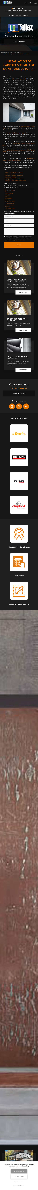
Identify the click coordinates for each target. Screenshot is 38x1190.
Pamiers (7, 200)
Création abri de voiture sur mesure (13, 174)
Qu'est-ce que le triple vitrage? (17, 320)
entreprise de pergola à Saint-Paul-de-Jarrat (19, 159)
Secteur (8, 52)
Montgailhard (8, 198)
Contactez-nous (19, 42)
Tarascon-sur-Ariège (10, 208)
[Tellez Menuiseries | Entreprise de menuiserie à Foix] (7, 3)
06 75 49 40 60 (18, 8)
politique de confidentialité (19, 240)
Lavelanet (7, 195)
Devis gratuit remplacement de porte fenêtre (15, 180)
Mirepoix (7, 196)
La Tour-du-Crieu (9, 193)
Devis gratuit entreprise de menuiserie (14, 175)
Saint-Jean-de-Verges (10, 201)
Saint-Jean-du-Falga (9, 203)
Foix (6, 191)
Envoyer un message (19, 393)
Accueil (11, 15)
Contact (26, 15)
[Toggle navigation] (35, 3)
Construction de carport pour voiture (13, 172)
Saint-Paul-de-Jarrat (15, 52)
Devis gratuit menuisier (10, 177)
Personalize (20, 1182)
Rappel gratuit (27, 2)
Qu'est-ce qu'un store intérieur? (17, 357)
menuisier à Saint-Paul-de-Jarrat (16, 133)
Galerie (18, 15)
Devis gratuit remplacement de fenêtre (14, 179)
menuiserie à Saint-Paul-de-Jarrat (17, 79)
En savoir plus (23, 292)
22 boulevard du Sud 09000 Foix (19, 11)
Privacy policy (19, 1186)
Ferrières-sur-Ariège (10, 190)
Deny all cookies (19, 1176)
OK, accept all (19, 1171)
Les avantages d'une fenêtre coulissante (17, 280)
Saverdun (7, 206)
